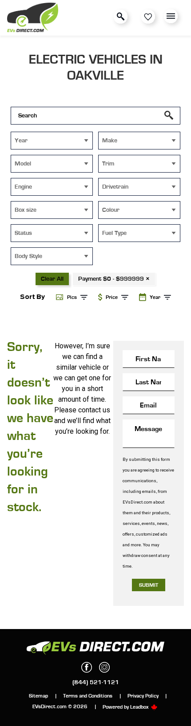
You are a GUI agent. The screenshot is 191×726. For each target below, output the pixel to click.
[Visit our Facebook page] (86, 667)
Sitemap (38, 695)
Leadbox (140, 707)
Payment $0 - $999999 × (114, 279)
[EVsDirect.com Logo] (32, 18)
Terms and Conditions (87, 695)
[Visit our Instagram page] (104, 667)
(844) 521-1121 (95, 682)
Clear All (52, 279)
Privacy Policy (143, 695)
